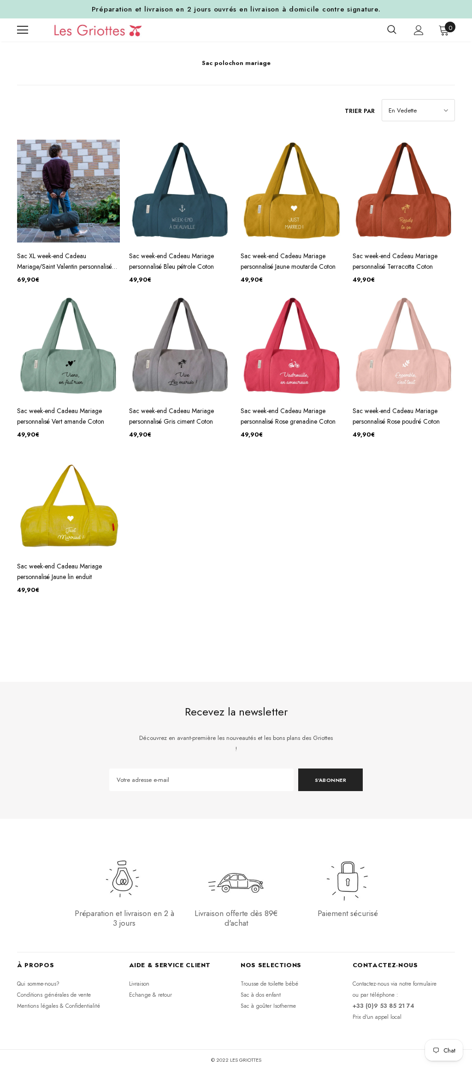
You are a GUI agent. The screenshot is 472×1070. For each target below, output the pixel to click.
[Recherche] (391, 30)
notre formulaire (418, 984)
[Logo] (94, 30)
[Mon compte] (419, 30)
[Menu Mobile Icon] (22, 29)
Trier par (360, 110)
